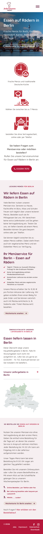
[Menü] (38, 7)
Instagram (38, 524)
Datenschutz (34, 527)
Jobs (14, 527)
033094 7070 (22, 169)
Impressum (23, 527)
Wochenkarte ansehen (14, 313)
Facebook (34, 524)
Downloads (35, 530)
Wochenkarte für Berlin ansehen (18, 46)
